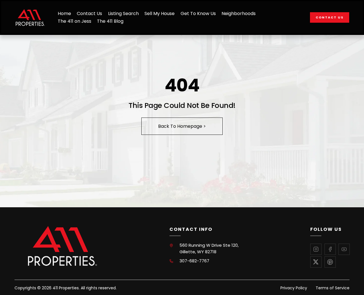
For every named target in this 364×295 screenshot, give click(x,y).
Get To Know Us (198, 13)
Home (64, 13)
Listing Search (123, 13)
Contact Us (89, 13)
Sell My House (159, 13)
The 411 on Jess (74, 21)
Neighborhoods (239, 13)
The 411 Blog (110, 21)
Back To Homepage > (182, 126)
